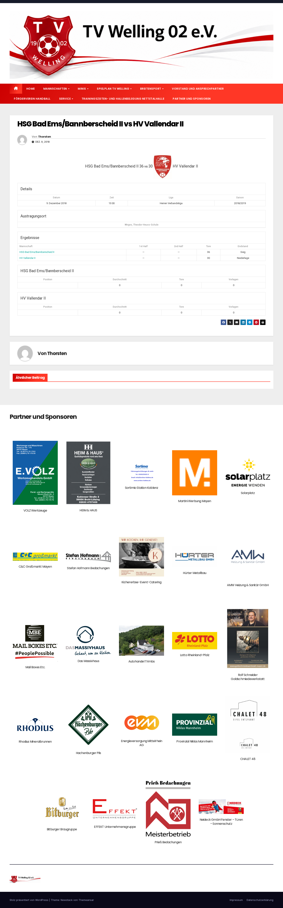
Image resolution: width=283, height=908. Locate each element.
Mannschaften (55, 89)
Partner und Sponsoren (192, 99)
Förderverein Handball (32, 99)
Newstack (67, 899)
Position (47, 279)
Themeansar (86, 899)
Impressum (236, 899)
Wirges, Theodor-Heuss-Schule (141, 224)
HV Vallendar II (27, 258)
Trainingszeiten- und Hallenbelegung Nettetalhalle (123, 99)
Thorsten (44, 136)
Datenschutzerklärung (260, 899)
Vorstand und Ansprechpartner (198, 89)
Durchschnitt (120, 279)
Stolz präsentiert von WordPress (29, 899)
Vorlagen (233, 279)
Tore (181, 279)
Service (65, 99)
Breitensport (151, 89)
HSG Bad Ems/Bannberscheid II (36, 252)
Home (30, 89)
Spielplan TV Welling (113, 89)
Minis (82, 89)
